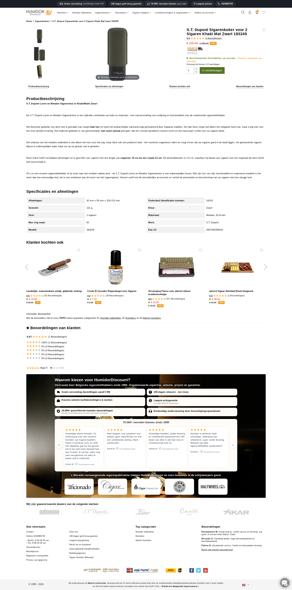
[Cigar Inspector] (146, 487)
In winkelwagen (212, 70)
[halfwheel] (213, 487)
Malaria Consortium (97, 583)
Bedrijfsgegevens (77, 553)
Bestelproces (32, 551)
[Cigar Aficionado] (79, 487)
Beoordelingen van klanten (250, 86)
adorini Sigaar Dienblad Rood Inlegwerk (231, 291)
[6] (37, 296)
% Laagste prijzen (203, 4)
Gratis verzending (84, 4)
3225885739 (227, 4)
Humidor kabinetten (110, 318)
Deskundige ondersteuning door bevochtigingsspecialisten (187, 411)
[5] (203, 38)
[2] (194, 38)
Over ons (73, 532)
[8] (39, 296)
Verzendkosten (33, 547)
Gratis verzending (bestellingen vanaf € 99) (86, 392)
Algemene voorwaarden (37, 556)
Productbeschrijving (38, 86)
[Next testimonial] (233, 445)
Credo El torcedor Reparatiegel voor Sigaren (112, 291)
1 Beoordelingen (213, 38)
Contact (30, 532)
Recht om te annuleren (80, 544)
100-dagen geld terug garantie (83, 536)
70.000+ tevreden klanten (168, 4)
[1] (192, 38)
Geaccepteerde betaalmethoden (84, 549)
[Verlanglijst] (264, 13)
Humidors (130, 318)
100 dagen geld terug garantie (126, 4)
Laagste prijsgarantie (166, 400)
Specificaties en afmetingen (109, 86)
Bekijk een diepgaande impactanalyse (180, 586)
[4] (200, 38)
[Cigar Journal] (112, 487)
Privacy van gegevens (36, 560)
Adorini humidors (152, 318)
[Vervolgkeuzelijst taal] (245, 585)
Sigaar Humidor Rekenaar (81, 557)
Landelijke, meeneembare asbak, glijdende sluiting (54, 291)
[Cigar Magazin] (179, 487)
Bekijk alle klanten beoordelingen (217, 550)
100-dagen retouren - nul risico (171, 392)
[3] (197, 38)
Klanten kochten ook (179, 86)
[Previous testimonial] (59, 445)
